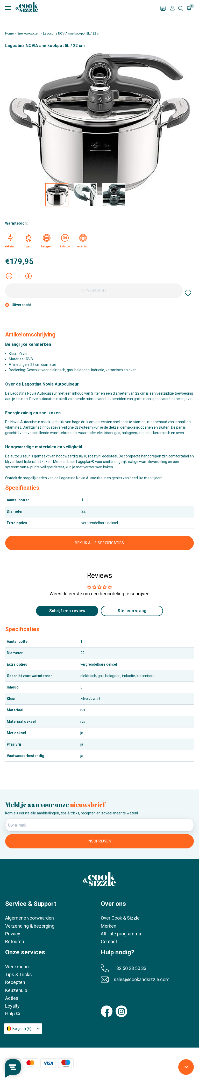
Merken (108, 926)
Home (9, 33)
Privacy (12, 933)
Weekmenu (17, 966)
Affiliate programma (121, 933)
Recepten (15, 982)
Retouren (14, 941)
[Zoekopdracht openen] (180, 8)
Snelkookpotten (28, 33)
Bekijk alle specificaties (99, 543)
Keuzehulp (16, 990)
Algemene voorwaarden (29, 918)
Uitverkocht (94, 290)
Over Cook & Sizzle (120, 918)
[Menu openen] (82, 8)
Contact (109, 941)
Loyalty (12, 1006)
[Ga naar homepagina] (27, 7)
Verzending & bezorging (29, 926)
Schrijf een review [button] (67, 610)
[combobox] (23, 1028)
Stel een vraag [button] (132, 610)
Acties (11, 998)
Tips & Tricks (18, 974)
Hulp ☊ (12, 1013)
